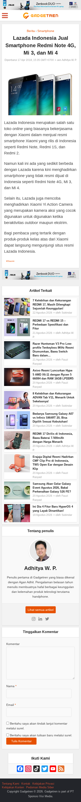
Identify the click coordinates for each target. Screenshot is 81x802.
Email (11, 705)
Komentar (13, 644)
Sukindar (67, 312)
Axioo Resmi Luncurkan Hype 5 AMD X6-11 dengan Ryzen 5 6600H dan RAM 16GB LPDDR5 (53, 374)
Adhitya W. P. (69, 60)
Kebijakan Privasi (43, 783)
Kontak (25, 783)
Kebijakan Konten (13, 787)
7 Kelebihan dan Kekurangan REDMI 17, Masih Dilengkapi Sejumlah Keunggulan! (52, 304)
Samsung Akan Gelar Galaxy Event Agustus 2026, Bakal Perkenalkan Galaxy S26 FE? (52, 487)
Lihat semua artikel (41, 610)
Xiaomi (11, 261)
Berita (31, 31)
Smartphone (45, 31)
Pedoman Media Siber (40, 787)
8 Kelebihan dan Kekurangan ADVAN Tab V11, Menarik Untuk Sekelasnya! (53, 397)
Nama (11, 686)
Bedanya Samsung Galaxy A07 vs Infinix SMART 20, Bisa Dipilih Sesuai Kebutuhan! (53, 417)
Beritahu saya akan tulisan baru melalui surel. (41, 735)
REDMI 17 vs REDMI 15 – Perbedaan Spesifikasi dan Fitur (50, 324)
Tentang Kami (10, 783)
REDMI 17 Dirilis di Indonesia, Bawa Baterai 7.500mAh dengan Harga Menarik (53, 437)
